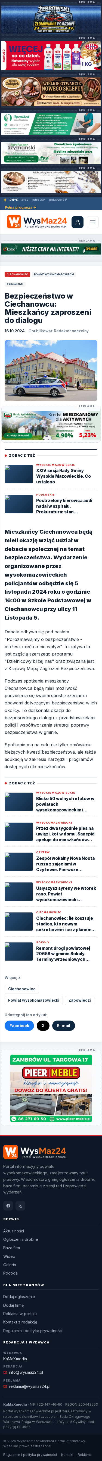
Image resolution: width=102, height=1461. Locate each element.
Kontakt (67, 1455)
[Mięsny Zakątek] (51, 91)
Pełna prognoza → (20, 207)
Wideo (9, 1256)
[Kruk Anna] (51, 182)
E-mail (63, 1025)
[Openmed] (51, 124)
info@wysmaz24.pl (26, 1372)
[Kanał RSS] (20, 1206)
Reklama (85, 1455)
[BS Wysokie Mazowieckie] (51, 425)
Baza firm (11, 1247)
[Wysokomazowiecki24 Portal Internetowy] (35, 222)
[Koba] (51, 249)
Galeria (9, 1264)
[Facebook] (8, 1206)
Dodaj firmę (13, 1305)
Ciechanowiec (17, 274)
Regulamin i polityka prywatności (33, 1330)
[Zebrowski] (51, 19)
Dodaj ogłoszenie (19, 1296)
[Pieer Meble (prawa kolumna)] (51, 1088)
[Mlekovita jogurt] (51, 55)
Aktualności (13, 1231)
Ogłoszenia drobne (20, 1239)
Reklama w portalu (20, 1313)
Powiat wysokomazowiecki (54, 274)
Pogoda (10, 1273)
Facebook (19, 1025)
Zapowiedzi (15, 284)
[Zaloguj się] (78, 222)
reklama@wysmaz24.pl (29, 1386)
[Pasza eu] (51, 153)
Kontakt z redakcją (20, 1322)
